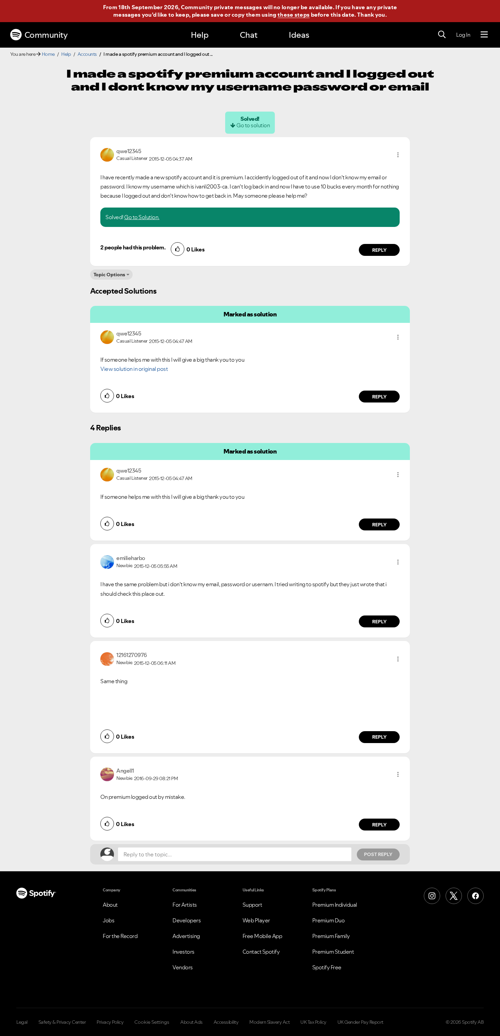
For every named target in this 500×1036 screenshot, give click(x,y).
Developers (186, 920)
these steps (294, 14)
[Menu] (484, 34)
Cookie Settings (151, 1022)
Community (46, 34)
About (110, 904)
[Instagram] (432, 896)
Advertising (186, 936)
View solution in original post (134, 369)
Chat (248, 34)
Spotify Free (326, 967)
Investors (183, 951)
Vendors (182, 967)
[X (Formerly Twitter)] (454, 896)
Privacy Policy (110, 1022)
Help (200, 34)
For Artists (184, 904)
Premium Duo (328, 920)
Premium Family (331, 936)
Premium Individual (334, 904)
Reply (379, 250)
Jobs (108, 920)
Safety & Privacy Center (62, 1022)
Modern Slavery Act (269, 1022)
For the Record (120, 936)
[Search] (442, 34)
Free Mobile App (262, 936)
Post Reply (378, 854)
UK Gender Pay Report (360, 1022)
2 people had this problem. (132, 247)
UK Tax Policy (313, 1022)
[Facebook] (475, 896)
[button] (398, 155)
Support (252, 904)
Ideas (299, 34)
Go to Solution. (142, 217)
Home (48, 54)
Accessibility (226, 1022)
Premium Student (333, 951)
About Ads (191, 1022)
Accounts (87, 54)
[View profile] (107, 154)
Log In (463, 34)
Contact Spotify (261, 951)
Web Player (256, 920)
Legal (22, 1022)
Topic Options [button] (109, 274)
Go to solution (253, 125)
